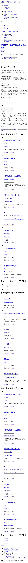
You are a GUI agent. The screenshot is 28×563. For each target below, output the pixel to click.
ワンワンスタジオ (8, 302)
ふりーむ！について (9, 551)
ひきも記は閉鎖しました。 (11, 377)
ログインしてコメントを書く (8, 129)
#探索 (5, 27)
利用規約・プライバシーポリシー (13, 548)
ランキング (7, 8)
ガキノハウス (7, 233)
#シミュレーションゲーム (10, 57)
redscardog (6, 332)
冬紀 (5, 362)
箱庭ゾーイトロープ (9, 347)
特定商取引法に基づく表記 (11, 550)
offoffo (5, 251)
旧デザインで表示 (8, 553)
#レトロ (6, 28)
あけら (5, 161)
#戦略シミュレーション (10, 58)
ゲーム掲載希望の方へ (10, 556)
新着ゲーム (7, 5)
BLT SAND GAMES (9, 179)
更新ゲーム (7, 7)
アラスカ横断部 (8, 198)
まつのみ (6, 143)
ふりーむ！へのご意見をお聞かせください (15, 557)
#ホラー (6, 25)
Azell (5, 316)
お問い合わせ (7, 554)
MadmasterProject (8, 268)
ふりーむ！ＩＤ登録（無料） (8, 31)
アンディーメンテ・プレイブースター (14, 215)
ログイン (18, 31)
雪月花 (3, 51)
